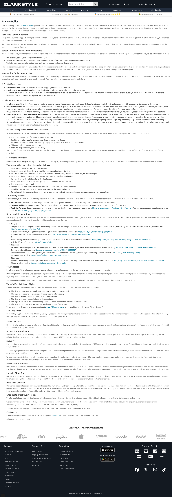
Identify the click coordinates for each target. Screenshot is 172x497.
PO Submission (37, 462)
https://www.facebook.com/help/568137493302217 (55, 250)
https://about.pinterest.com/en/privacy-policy (48, 263)
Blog (6, 458)
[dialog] (3, 495)
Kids (100, 10)
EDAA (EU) (139, 252)
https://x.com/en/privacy (44, 242)
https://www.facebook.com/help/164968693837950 (136, 247)
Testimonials (9, 486)
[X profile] (146, 471)
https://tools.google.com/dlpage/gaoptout (34, 210)
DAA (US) (117, 252)
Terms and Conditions (12, 483)
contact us (56, 415)
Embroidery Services (66, 462)
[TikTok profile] (164, 471)
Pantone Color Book (66, 451)
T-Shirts (11, 10)
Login (141, 4)
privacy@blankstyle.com (54, 307)
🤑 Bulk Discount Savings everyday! (150, 14)
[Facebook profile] (137, 471)
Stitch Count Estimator (67, 469)
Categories (117, 10)
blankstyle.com (27, 25)
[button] (114, 4)
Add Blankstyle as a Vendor (14, 451)
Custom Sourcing (10, 465)
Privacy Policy (9, 476)
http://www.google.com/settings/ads (25, 229)
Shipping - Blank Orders (40, 455)
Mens (68, 10)
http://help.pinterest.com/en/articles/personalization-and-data (139, 260)
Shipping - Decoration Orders (41, 458)
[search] (95, 4)
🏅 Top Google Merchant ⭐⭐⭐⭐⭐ (107, 14)
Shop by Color (156, 10)
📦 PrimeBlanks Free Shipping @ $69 (21, 14)
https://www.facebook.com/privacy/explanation (50, 255)
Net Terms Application (12, 469)
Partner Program (10, 472)
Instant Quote (64, 458)
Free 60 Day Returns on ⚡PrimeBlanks (65, 14)
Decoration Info (65, 455)
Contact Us (151, 4)
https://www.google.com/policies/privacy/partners (112, 208)
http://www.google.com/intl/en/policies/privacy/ (71, 234)
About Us (8, 455)
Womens (84, 10)
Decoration (136, 10)
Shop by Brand (30, 10)
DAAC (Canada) (128, 252)
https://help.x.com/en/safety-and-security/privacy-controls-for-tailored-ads (121, 239)
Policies (7, 479)
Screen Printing (65, 465)
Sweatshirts (51, 10)
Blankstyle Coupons (11, 462)
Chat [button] (127, 4)
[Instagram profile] (155, 471)
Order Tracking (37, 451)
